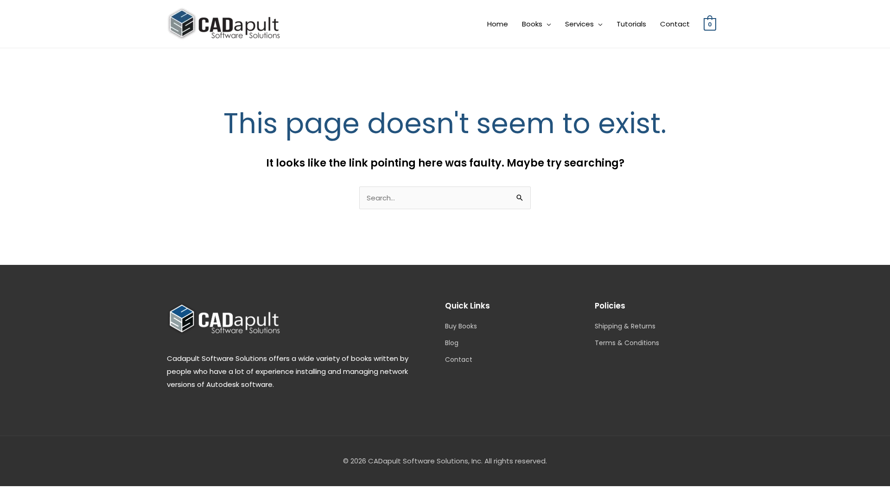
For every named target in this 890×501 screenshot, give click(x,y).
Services (579, 24)
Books (532, 24)
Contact (675, 24)
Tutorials (631, 24)
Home (497, 24)
